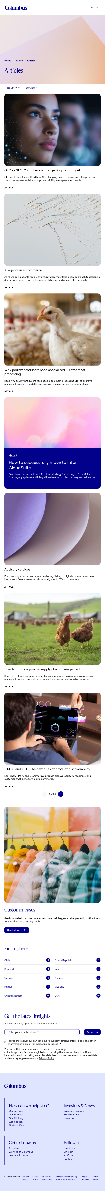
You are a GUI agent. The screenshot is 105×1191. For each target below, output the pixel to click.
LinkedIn (68, 1151)
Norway (59, 977)
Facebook (69, 1147)
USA (57, 995)
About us (14, 1147)
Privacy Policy (46, 1058)
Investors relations (74, 1110)
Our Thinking (16, 1118)
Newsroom (70, 1118)
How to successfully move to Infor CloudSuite (43, 464)
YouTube (68, 1155)
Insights (19, 60)
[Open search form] (92, 7)
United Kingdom (13, 995)
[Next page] (60, 794)
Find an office (16, 1125)
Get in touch (16, 1121)
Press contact (71, 1114)
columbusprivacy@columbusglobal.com (26, 1052)
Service (30, 87)
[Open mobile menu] (97, 7)
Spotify (68, 1158)
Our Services (16, 1110)
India (57, 968)
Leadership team (18, 1155)
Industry (12, 87)
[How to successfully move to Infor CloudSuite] (52, 422)
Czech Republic (63, 960)
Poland (8, 986)
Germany (9, 977)
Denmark (9, 968)
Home (7, 60)
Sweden (59, 986)
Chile (7, 960)
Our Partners (16, 1114)
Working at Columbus (21, 1151)
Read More (13, 930)
